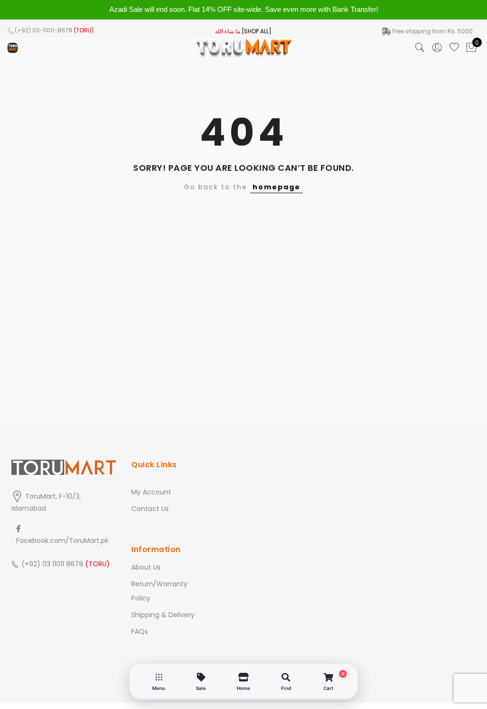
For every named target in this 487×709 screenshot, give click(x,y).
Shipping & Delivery (163, 615)
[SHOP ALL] (257, 31)
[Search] (420, 48)
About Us (146, 567)
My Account (151, 492)
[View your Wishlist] (454, 48)
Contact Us (150, 508)
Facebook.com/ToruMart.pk (62, 540)
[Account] (437, 48)
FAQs (139, 631)
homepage (277, 187)
